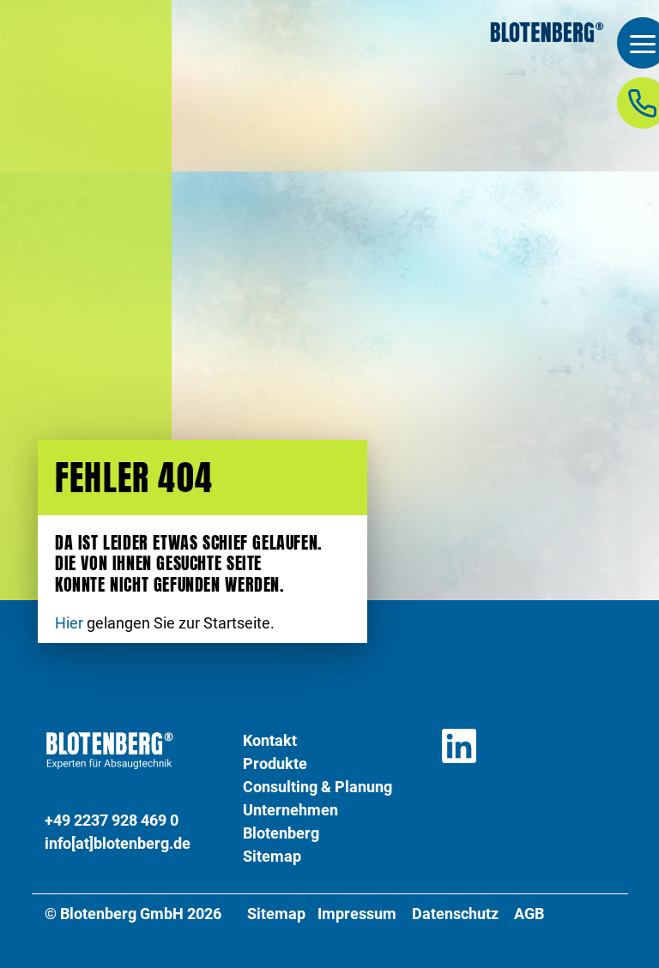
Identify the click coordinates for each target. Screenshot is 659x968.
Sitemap (272, 856)
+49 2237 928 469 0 (111, 820)
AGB (529, 914)
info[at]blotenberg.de (117, 843)
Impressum (356, 914)
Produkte (275, 764)
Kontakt (270, 740)
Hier (69, 623)
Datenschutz (455, 914)
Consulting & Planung (317, 787)
